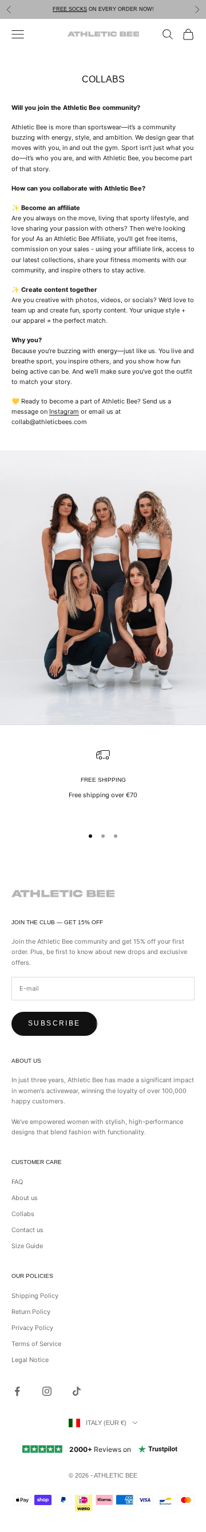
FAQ (17, 1182)
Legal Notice (30, 1360)
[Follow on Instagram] (47, 1391)
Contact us (27, 1230)
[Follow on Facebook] (17, 1391)
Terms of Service (36, 1344)
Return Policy (30, 1312)
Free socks (70, 9)
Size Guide (27, 1246)
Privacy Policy (32, 1328)
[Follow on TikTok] (76, 1391)
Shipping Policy (34, 1296)
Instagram (64, 411)
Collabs (22, 1214)
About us (24, 1198)
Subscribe (54, 1023)
